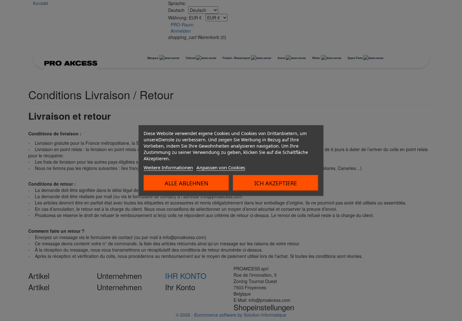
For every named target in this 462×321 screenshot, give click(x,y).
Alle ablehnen (186, 183)
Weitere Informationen (168, 167)
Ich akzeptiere (275, 183)
